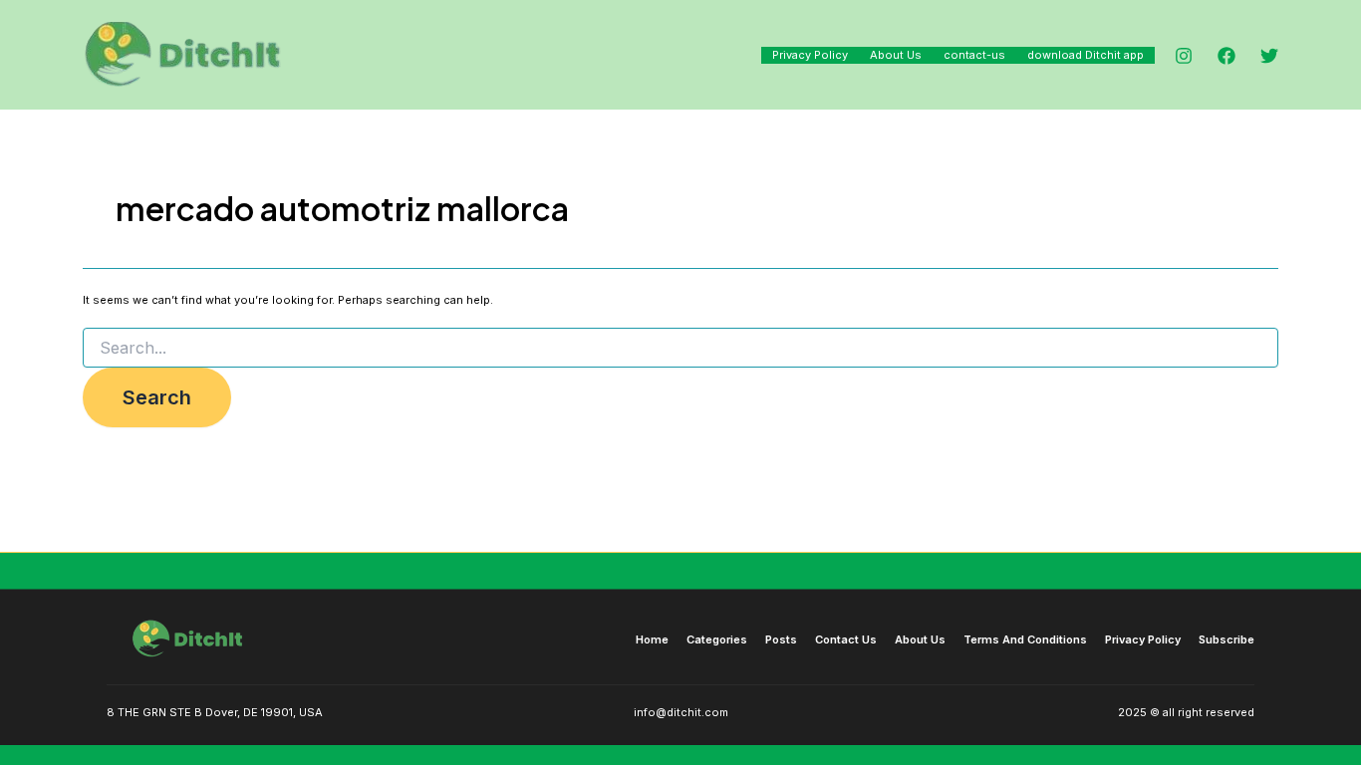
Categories (716, 639)
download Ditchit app (1085, 55)
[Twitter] (1269, 56)
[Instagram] (1184, 56)
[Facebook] (1226, 56)
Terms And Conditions (1025, 639)
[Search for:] (680, 348)
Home (652, 639)
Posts (781, 639)
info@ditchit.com (681, 712)
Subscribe (1226, 639)
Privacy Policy (810, 55)
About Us (896, 55)
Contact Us (846, 639)
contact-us (974, 55)
